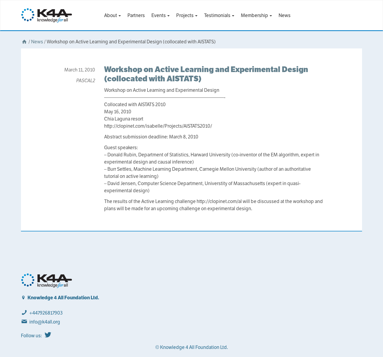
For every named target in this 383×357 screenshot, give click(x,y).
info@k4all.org (44, 322)
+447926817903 (46, 313)
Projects (185, 15)
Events (159, 15)
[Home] (24, 42)
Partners (136, 15)
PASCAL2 (85, 80)
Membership (255, 15)
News (285, 15)
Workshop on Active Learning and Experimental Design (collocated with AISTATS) (206, 73)
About (111, 15)
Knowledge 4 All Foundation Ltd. (63, 298)
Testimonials (217, 15)
